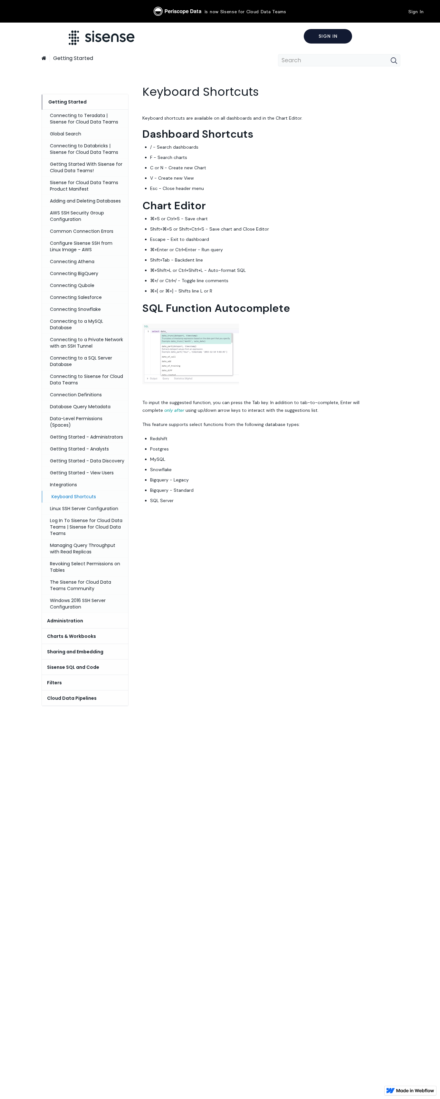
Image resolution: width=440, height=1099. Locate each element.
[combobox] (339, 60)
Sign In (416, 11)
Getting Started (73, 58)
